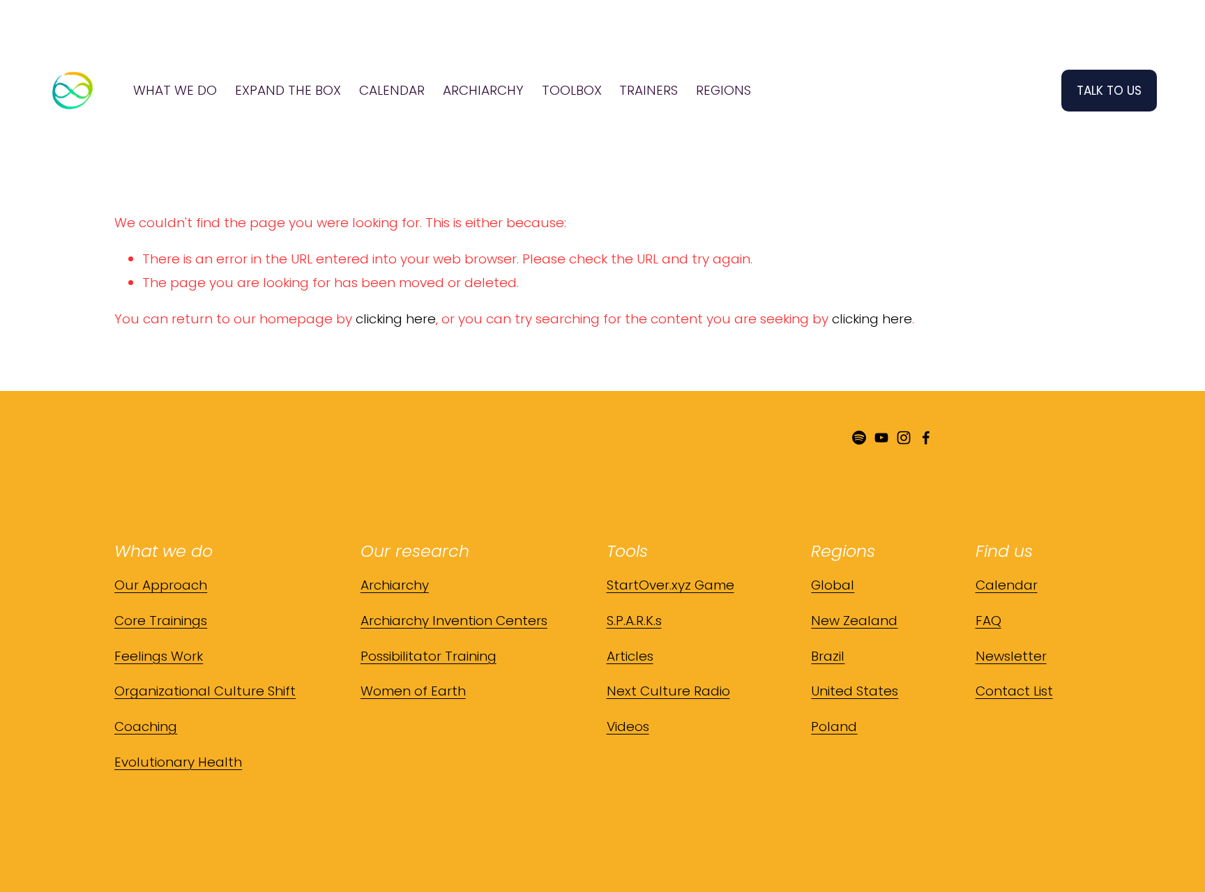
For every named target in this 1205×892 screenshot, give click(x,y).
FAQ (988, 620)
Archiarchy (395, 585)
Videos (628, 726)
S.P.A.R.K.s (634, 620)
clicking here (396, 318)
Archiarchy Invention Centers (454, 620)
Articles (630, 656)
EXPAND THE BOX (288, 90)
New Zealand (854, 620)
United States (854, 691)
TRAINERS (648, 90)
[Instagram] (904, 438)
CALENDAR (392, 90)
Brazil (827, 656)
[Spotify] (859, 438)
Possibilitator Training (429, 656)
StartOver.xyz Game (670, 585)
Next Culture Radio (668, 691)
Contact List (1014, 691)
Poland (834, 726)
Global (832, 585)
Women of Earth (413, 691)
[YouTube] (881, 438)
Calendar (1007, 585)
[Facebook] (926, 438)
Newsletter (1011, 656)
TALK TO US (1109, 90)
